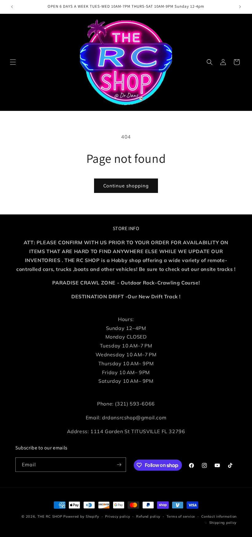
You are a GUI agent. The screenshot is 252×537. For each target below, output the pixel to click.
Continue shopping (126, 186)
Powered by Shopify (81, 516)
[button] (13, 62)
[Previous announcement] (12, 7)
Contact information (219, 516)
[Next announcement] (240, 7)
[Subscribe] (119, 464)
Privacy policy (117, 516)
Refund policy (148, 516)
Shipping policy (223, 522)
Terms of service (181, 516)
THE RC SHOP (50, 516)
